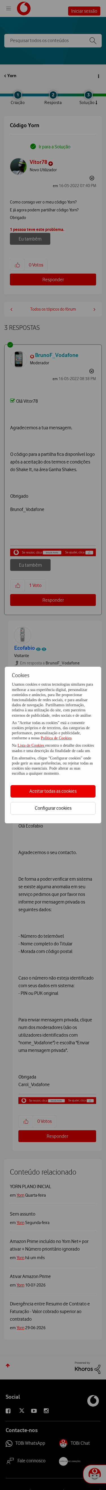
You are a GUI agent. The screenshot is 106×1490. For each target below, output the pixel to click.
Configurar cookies (53, 808)
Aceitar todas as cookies (53, 791)
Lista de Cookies (31, 745)
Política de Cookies (56, 738)
